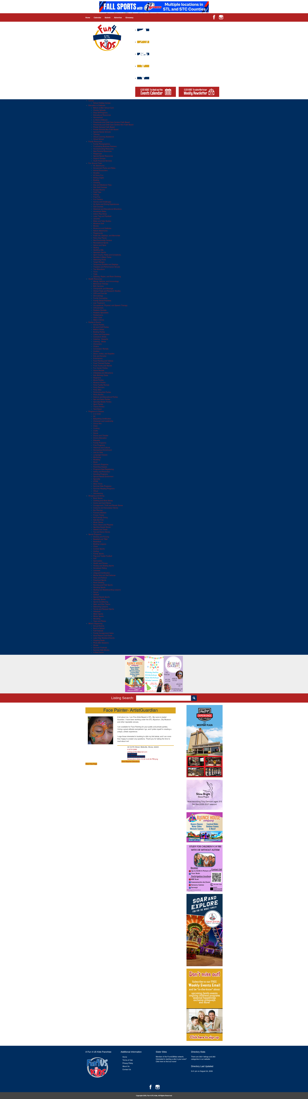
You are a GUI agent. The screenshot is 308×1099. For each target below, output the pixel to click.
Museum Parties (99, 382)
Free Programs (99, 445)
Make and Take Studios (102, 221)
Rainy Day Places (100, 238)
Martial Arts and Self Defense (104, 575)
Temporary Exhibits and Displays (105, 264)
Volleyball (96, 611)
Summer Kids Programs (102, 486)
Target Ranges (99, 262)
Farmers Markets (99, 512)
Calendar (97, 17)
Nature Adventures (100, 230)
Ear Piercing (98, 510)
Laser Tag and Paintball (102, 216)
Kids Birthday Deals (100, 375)
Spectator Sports (99, 252)
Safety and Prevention (101, 471)
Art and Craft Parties (101, 327)
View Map (125, 761)
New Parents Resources (102, 151)
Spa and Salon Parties (101, 399)
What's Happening (95, 623)
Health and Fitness (100, 563)
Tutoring (96, 134)
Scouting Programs (100, 474)
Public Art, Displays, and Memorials (106, 235)
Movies (96, 226)
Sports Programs (94, 534)
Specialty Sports (99, 599)
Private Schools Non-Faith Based (105, 129)
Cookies (96, 351)
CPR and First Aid (100, 293)
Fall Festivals (98, 630)
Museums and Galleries (102, 228)
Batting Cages (98, 177)
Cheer (95, 546)
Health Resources (95, 279)
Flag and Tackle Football (102, 556)
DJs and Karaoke (99, 356)
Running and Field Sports (103, 585)
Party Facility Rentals (101, 385)
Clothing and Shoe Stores (103, 500)
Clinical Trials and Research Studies (107, 291)
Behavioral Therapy (100, 283)
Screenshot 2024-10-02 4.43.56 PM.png (142, 759)
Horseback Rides (99, 211)
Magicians (97, 377)
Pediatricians (98, 315)
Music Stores (98, 522)
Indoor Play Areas (100, 214)
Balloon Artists (98, 329)
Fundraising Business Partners (105, 146)
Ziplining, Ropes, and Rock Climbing (107, 276)
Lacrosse (96, 570)
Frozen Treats (98, 515)
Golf (94, 558)
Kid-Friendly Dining (100, 517)
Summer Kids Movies (101, 650)
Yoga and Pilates (99, 621)
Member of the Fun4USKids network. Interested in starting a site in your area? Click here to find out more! (171, 1059)
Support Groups (99, 158)
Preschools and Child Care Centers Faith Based (111, 122)
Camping (96, 182)
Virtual (95, 491)
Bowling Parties (99, 332)
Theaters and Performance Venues (106, 267)
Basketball (97, 541)
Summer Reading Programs (104, 488)
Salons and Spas (99, 245)
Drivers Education (100, 438)
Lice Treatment (99, 303)
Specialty (96, 479)
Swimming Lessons (100, 606)
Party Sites (97, 389)
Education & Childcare (96, 105)
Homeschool (98, 117)
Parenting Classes (100, 467)
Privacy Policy (127, 1063)
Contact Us (126, 1069)
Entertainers (98, 358)
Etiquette (96, 440)
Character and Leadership (103, 421)
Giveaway (129, 17)
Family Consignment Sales (103, 633)
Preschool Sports (99, 580)
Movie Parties (98, 380)
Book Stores (98, 498)
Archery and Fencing (101, 536)
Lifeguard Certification (101, 573)
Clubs (95, 426)
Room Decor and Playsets (103, 524)
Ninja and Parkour (100, 577)
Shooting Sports (99, 587)
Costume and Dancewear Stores (105, 508)
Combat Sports (99, 549)
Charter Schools (99, 110)
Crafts (95, 430)
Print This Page (91, 764)
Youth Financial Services (102, 161)
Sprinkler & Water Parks (102, 257)
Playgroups (97, 153)
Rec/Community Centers (102, 240)
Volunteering (98, 493)
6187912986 (132, 749)
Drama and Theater (100, 435)
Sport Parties (98, 404)
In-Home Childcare (100, 120)
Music (95, 462)
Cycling (96, 551)
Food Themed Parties (101, 363)
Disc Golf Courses (100, 187)
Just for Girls (98, 452)
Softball (96, 594)
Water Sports (98, 614)
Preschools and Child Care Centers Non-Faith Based (113, 124)
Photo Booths (98, 394)
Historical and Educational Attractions (107, 209)
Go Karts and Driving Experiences (106, 204)
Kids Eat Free (98, 520)
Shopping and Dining (96, 495)
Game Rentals (98, 370)
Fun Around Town (95, 163)
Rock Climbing (98, 582)
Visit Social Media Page (136, 756)
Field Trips (97, 192)
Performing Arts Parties (102, 392)
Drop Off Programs (100, 112)
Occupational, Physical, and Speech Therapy (110, 305)
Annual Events (98, 626)
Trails (95, 274)
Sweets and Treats (100, 529)
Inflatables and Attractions (103, 373)
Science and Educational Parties (105, 397)
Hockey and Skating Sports (103, 565)
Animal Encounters (100, 170)
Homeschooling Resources (103, 148)
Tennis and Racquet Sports (103, 609)
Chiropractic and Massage (103, 288)
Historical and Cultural (101, 447)
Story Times (97, 483)
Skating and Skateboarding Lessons (107, 589)
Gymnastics (97, 561)
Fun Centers (98, 199)
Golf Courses (98, 206)
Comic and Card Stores (102, 503)
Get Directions (134, 761)
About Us (125, 1066)
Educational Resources (102, 115)
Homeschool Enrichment (102, 450)
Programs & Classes (96, 411)
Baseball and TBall (100, 539)
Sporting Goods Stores (102, 527)
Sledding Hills (98, 250)
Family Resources (95, 141)
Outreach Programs (100, 464)
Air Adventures (98, 165)
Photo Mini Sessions (101, 642)
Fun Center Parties (100, 368)
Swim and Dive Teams (101, 604)
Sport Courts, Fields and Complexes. (107, 255)
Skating (96, 247)
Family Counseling (100, 298)
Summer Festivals (100, 647)
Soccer (96, 592)
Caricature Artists (99, 336)
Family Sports (98, 553)
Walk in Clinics (98, 320)
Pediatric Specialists (100, 312)
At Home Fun (98, 175)
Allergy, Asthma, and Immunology (106, 281)
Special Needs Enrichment (103, 476)
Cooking (96, 428)
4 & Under (97, 414)
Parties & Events (94, 322)
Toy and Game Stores (101, 532)
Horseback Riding (100, 568)
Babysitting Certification (102, 418)
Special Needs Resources (103, 156)
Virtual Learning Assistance (103, 136)
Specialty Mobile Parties (102, 402)
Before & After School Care (103, 108)
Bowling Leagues (99, 544)
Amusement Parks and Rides (104, 168)
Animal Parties (98, 324)
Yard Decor (97, 409)
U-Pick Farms (98, 652)
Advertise (118, 17)
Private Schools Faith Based (104, 127)
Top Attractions (99, 269)
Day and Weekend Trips (102, 185)
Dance (95, 433)
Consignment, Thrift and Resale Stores (108, 505)
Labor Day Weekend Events (104, 638)
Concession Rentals (100, 348)
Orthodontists (98, 308)
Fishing (96, 194)
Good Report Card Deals (102, 635)
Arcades (96, 173)
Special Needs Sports (101, 597)
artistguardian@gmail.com (137, 752)
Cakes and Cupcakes (101, 334)
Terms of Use (127, 1060)
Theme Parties (98, 406)
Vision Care (97, 317)
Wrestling (96, 618)
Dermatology (98, 295)
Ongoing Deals (99, 640)
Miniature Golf (98, 223)
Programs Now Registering (103, 469)
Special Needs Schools (102, 132)
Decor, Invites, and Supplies (103, 353)
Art (94, 416)
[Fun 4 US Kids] (107, 37)
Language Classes (100, 455)
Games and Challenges (102, 201)
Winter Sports (98, 616)
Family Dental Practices (102, 300)
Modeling (96, 459)
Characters (97, 344)
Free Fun (96, 197)
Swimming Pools (99, 259)
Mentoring (97, 457)
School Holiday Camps (101, 103)
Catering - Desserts (100, 339)
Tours (95, 271)
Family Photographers (101, 144)
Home (87, 17)
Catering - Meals (99, 341)
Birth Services (98, 286)
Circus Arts (97, 423)
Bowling (96, 180)
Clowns (96, 346)
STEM (95, 481)
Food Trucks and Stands (102, 365)
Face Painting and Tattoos (103, 361)
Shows (95, 645)
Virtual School (98, 139)
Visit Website (132, 754)
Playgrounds (98, 233)
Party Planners (98, 387)
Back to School (99, 628)
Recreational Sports (100, 242)
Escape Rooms (99, 189)
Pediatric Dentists (99, 310)
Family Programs (99, 442)
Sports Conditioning (100, 602)
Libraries (96, 218)
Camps (91, 100)
